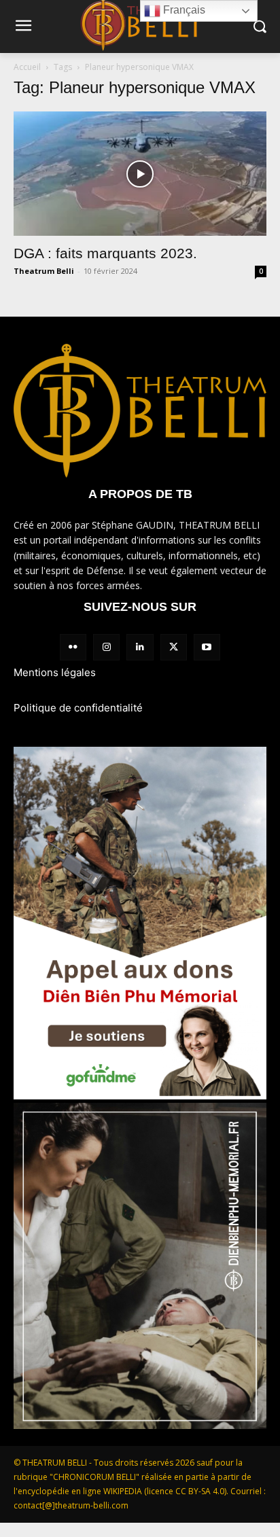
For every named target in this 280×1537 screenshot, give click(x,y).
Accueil (27, 67)
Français (182, 10)
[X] (173, 647)
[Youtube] (207, 647)
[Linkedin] (139, 647)
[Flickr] (73, 647)
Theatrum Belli (44, 271)
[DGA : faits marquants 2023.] (140, 173)
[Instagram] (106, 647)
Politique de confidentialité (78, 707)
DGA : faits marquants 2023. (105, 253)
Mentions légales (55, 672)
